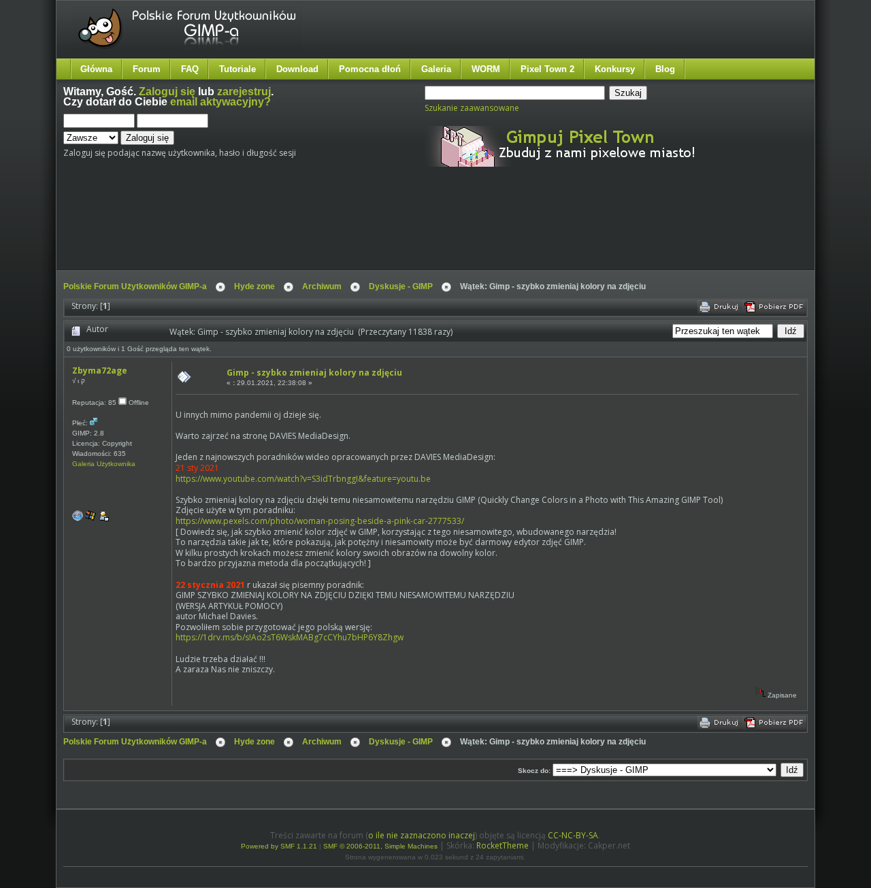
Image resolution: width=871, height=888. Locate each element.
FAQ (190, 69)
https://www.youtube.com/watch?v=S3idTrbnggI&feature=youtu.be (303, 478)
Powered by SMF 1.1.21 (279, 846)
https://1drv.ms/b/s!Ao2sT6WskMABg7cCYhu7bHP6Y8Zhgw (290, 637)
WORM (486, 69)
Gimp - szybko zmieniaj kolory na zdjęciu (314, 372)
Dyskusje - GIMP (401, 286)
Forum (147, 69)
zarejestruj (244, 91)
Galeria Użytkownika (103, 463)
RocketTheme (502, 845)
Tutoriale (237, 69)
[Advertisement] (318, 230)
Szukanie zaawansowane (472, 108)
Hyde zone (254, 286)
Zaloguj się (167, 91)
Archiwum (322, 286)
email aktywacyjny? (220, 102)
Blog (665, 69)
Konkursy (615, 69)
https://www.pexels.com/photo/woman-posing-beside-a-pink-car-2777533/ (320, 521)
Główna (96, 69)
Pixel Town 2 (547, 69)
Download (297, 69)
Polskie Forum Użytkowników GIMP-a (135, 286)
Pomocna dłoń (370, 69)
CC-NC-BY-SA (573, 835)
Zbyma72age (99, 370)
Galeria (436, 69)
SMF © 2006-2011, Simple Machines (380, 846)
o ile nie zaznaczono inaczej (421, 835)
